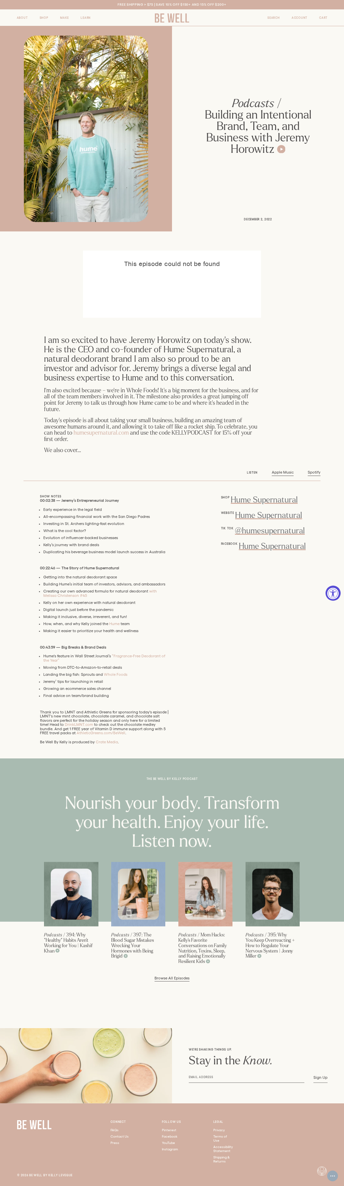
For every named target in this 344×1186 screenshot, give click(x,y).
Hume (114, 624)
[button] (22, 17)
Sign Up (320, 1077)
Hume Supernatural (264, 499)
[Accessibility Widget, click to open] (333, 593)
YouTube (168, 1143)
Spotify (314, 472)
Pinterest (169, 1130)
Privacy (219, 1130)
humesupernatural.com (101, 433)
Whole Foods (115, 674)
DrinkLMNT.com (79, 724)
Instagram (170, 1149)
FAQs (115, 1130)
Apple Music (283, 472)
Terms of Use (220, 1138)
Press (115, 1143)
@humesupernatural (270, 530)
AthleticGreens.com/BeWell (101, 733)
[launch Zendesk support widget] (332, 1176)
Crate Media (107, 742)
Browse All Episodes (172, 978)
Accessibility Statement (223, 1149)
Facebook (169, 1136)
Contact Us (120, 1136)
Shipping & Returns (221, 1159)
